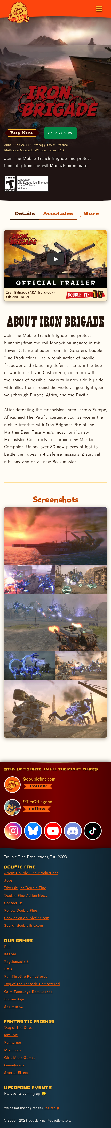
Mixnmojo (12, 1050)
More (88, 215)
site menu (51, 762)
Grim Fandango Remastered (28, 991)
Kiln (7, 946)
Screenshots (55, 499)
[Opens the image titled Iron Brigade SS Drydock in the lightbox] (30, 579)
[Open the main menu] (98, 8)
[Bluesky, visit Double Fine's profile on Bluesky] (33, 831)
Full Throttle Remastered (26, 976)
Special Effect (16, 1072)
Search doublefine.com (23, 925)
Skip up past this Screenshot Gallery (55, 742)
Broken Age (14, 999)
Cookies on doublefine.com (26, 918)
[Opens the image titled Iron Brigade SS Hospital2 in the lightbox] (30, 665)
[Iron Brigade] (55, 103)
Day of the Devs (18, 1027)
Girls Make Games (19, 1057)
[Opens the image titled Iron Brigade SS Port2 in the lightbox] (81, 665)
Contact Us (13, 903)
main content (74, 762)
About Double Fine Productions (31, 872)
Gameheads (14, 1065)
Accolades (58, 213)
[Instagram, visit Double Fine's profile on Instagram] (13, 831)
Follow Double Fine (20, 910)
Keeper (10, 954)
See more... (13, 1006)
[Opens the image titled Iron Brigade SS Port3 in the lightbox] (55, 709)
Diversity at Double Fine (25, 887)
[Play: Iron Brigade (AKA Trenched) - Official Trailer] (55, 259)
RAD (8, 969)
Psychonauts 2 (16, 961)
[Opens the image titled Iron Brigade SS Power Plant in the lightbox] (55, 622)
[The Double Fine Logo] (18, 12)
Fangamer (12, 1042)
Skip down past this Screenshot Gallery (55, 511)
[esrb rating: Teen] (10, 184)
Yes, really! (51, 1108)
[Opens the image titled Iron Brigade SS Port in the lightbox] (81, 579)
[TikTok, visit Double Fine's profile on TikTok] (93, 831)
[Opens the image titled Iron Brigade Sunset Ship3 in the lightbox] (55, 536)
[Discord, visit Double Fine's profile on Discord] (73, 831)
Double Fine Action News (25, 895)
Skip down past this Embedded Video (55, 235)
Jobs (8, 880)
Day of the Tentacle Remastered (32, 984)
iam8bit (11, 1035)
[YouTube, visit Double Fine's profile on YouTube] (53, 831)
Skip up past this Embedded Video (55, 310)
